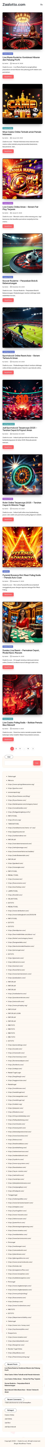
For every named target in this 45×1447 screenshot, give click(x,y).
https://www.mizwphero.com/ (18, 1274)
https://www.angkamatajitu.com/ (19, 1286)
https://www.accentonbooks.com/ (20, 1262)
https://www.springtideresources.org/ (21, 784)
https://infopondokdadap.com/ (19, 1116)
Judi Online (8, 1419)
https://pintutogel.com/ (16, 950)
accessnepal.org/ (14, 792)
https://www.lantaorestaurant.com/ (20, 1203)
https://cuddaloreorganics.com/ (19, 1278)
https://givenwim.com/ (16, 958)
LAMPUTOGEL (13, 891)
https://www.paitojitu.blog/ (17, 1294)
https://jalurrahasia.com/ (16, 1254)
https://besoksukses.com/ (17, 1167)
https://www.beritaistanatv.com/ (20, 974)
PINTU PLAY (12, 1009)
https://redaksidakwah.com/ (18, 1155)
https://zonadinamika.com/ (17, 808)
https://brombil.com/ (15, 895)
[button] (33, 749)
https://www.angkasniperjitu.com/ (20, 1290)
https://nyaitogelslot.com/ (17, 1211)
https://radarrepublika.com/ (17, 1199)
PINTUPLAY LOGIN (14, 1013)
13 (28, 748)
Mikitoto (11, 780)
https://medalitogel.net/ (16, 1092)
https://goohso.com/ (15, 788)
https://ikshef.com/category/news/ (20, 938)
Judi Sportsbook (8, 352)
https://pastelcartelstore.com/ (18, 997)
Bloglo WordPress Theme (22, 1443)
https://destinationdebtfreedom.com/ (21, 946)
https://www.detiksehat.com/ (18, 911)
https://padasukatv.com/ (17, 978)
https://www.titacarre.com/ (18, 1215)
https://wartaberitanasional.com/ (20, 844)
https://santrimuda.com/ (16, 1124)
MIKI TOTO (11, 1037)
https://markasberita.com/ (17, 994)
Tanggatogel (12, 1195)
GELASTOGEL (13, 899)
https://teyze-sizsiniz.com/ (17, 1171)
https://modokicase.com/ (17, 1088)
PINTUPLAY (12, 839)
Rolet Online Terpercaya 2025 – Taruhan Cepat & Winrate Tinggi (22, 503)
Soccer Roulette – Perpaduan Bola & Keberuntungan (20, 281)
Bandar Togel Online (15, 1349)
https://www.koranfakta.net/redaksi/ (21, 851)
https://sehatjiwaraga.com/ (17, 847)
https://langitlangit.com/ (16, 1076)
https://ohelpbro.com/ (15, 1207)
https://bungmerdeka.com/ (17, 942)
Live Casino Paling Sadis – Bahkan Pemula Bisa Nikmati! (22, 723)
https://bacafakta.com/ (16, 970)
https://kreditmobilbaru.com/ (18, 1144)
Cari (8, 757)
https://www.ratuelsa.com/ (17, 1230)
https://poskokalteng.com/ (17, 1147)
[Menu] (41, 4)
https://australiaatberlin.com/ (18, 1341)
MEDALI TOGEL (13, 875)
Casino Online (7, 53)
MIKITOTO (11, 1025)
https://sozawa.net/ (15, 879)
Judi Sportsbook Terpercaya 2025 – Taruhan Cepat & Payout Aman (20, 428)
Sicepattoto (12, 1333)
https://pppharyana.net (16, 832)
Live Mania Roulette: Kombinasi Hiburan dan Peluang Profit (21, 58)
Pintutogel (11, 1242)
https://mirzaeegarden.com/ (18, 1096)
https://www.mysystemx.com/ (18, 1163)
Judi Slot (6, 571)
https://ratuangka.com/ (16, 867)
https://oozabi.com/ (15, 1049)
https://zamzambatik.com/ (17, 1250)
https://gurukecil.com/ (15, 863)
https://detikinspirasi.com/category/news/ (23, 804)
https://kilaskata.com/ (16, 1112)
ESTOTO (11, 903)
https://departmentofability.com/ (19, 1317)
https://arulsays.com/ (15, 1301)
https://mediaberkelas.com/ (17, 1234)
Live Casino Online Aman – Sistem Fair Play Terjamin (20, 208)
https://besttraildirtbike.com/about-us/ (21, 934)
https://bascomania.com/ (17, 883)
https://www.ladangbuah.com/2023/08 (22, 915)
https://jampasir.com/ (15, 1108)
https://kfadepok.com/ (16, 1191)
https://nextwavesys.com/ (17, 1057)
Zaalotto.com (14, 4)
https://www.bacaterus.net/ (18, 1136)
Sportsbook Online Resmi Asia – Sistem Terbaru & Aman (21, 356)
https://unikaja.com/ (15, 1069)
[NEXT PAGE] (33, 749)
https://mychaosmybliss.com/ (18, 1329)
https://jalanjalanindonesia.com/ (19, 1183)
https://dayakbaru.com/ (16, 1353)
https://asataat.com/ (15, 966)
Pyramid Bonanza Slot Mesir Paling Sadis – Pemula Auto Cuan (22, 576)
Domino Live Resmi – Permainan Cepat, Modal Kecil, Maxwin (21, 651)
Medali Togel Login (14, 1073)
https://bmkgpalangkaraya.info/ (19, 812)
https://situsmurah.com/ (16, 1053)
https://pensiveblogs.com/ (17, 1045)
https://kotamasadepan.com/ (18, 1061)
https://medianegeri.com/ (17, 1246)
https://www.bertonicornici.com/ (19, 1238)
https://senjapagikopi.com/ (17, 1187)
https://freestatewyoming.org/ (19, 1357)
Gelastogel (12, 776)
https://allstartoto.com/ (16, 962)
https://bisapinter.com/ (16, 1345)
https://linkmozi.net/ (15, 1140)
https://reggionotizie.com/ (17, 1080)
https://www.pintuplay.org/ (17, 1005)
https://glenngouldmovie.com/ (18, 1258)
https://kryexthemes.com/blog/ (19, 796)
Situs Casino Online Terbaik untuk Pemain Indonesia (22, 133)
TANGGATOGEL (13, 824)
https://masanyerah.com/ (17, 1128)
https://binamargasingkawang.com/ (20, 1226)
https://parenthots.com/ (16, 1222)
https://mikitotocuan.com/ (17, 1219)
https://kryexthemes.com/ (17, 800)
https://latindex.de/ (15, 1266)
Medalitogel (12, 1084)
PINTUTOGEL (12, 816)
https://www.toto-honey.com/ (19, 1325)
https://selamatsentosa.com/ (18, 1151)
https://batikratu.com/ (16, 1065)
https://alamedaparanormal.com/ (19, 1132)
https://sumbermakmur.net (17, 836)
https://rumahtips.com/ (16, 1179)
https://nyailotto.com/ (16, 1159)
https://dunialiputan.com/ (17, 930)
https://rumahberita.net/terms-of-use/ (21, 828)
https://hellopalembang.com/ (18, 1120)
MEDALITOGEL (13, 907)
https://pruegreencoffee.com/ (18, 1270)
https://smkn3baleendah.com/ (18, 855)
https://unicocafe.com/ (16, 1001)
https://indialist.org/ (15, 1104)
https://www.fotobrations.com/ (19, 1305)
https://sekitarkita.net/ (16, 1175)
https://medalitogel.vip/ (16, 1100)
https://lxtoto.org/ (14, 820)
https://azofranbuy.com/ (16, 887)
